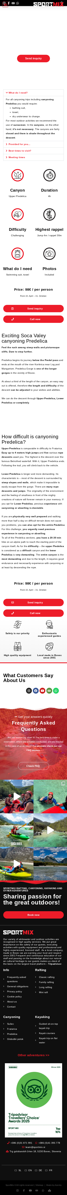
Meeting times (17, 157)
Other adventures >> (33, 1055)
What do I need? (18, 92)
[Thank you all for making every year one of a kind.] (50, 864)
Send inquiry (33, 58)
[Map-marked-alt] (49, 1190)
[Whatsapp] (56, 691)
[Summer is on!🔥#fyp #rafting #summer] (50, 796)
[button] (5, 4)
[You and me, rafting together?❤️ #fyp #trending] (50, 830)
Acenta (58, 1185)
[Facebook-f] (24, 1190)
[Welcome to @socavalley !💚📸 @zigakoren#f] (17, 830)
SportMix (10, 1185)
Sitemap (39, 1185)
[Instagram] (29, 691)
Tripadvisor (54, 964)
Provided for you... (19, 144)
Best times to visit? (20, 150)
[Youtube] (42, 691)
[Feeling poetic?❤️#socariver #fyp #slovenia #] (17, 796)
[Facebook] (36, 691)
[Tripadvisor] (49, 691)
